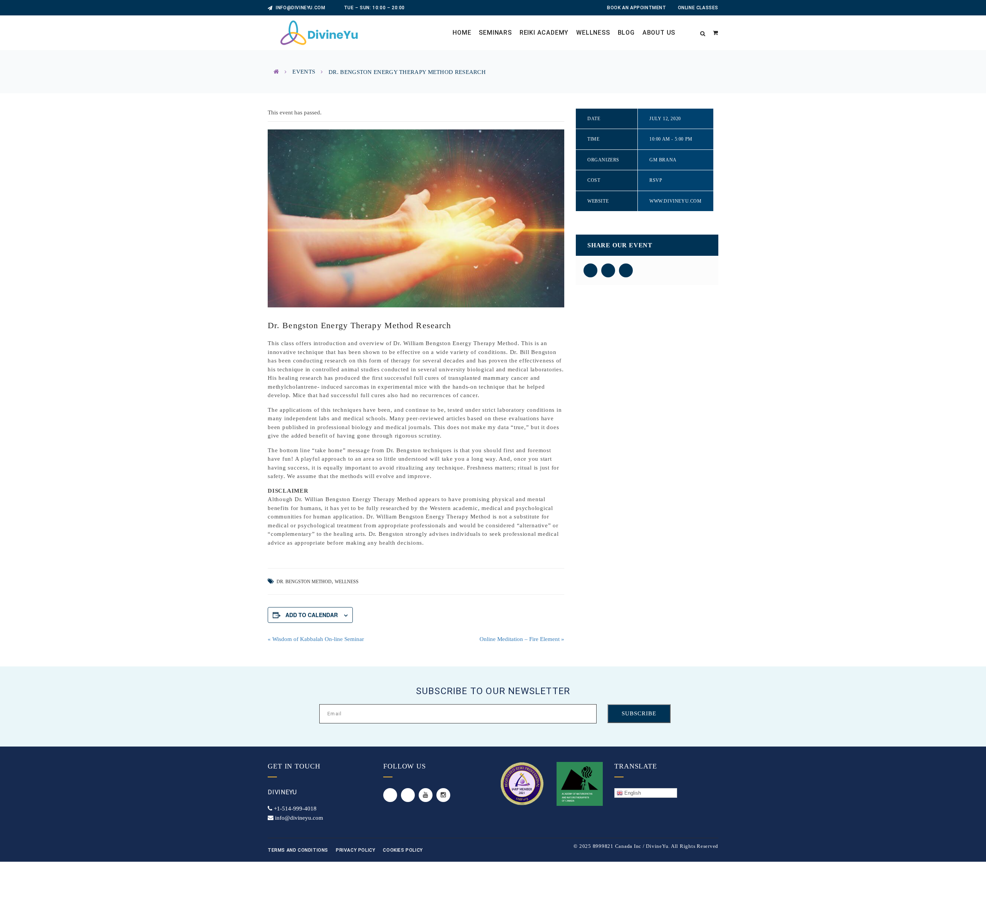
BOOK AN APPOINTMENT (636, 7)
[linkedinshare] (626, 270)
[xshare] (608, 270)
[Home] (276, 72)
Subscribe (639, 713)
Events (303, 72)
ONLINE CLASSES (698, 7)
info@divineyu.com (300, 7)
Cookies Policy (403, 850)
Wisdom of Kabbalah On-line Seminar (316, 639)
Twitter (390, 795)
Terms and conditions (298, 850)
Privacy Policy (355, 850)
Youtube (426, 795)
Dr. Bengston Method (304, 581)
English (632, 793)
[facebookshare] (590, 270)
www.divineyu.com (675, 201)
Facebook (408, 795)
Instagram (443, 795)
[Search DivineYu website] (702, 33)
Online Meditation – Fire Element (522, 639)
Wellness (347, 581)
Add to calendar (311, 615)
